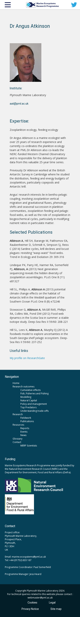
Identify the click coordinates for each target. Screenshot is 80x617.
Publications (27, 421)
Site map (56, 608)
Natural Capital (28, 400)
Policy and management (33, 404)
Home (16, 383)
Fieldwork (25, 417)
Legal (52, 602)
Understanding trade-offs (34, 410)
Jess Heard (35, 574)
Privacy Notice (30, 608)
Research (18, 414)
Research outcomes (23, 386)
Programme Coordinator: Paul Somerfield (28, 567)
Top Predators (28, 407)
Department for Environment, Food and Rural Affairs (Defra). (38, 472)
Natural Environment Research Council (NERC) (34, 469)
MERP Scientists (28, 445)
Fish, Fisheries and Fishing (34, 393)
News (23, 435)
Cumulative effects (30, 390)
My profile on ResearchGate (27, 358)
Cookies (32, 602)
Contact (17, 442)
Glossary (17, 438)
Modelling (25, 397)
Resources (18, 424)
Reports (24, 428)
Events (23, 431)
